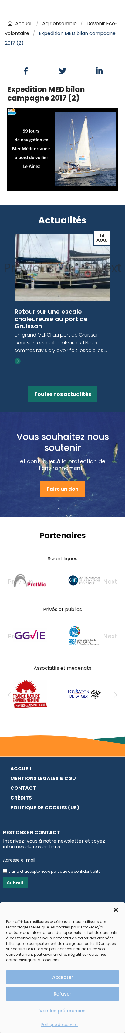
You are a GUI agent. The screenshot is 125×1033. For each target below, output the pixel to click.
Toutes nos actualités (62, 394)
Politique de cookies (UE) (44, 807)
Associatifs (46, 668)
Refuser (62, 994)
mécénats (79, 668)
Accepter (62, 977)
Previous (29, 268)
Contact (23, 788)
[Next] (115, 695)
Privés (50, 609)
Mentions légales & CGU (43, 778)
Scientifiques (62, 558)
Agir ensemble (59, 23)
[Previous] (9, 695)
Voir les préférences (62, 1010)
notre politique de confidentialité (70, 871)
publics (73, 609)
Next (108, 268)
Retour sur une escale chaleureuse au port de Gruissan (51, 318)
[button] (116, 910)
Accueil (23, 23)
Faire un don (63, 488)
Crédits (21, 797)
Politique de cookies (59, 1024)
